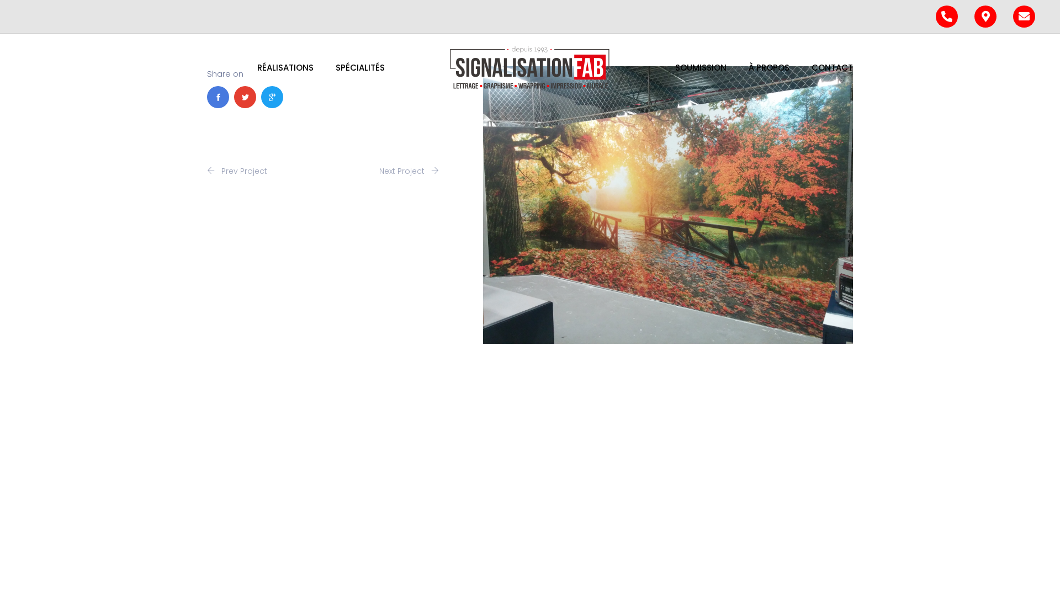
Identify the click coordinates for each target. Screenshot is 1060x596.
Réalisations (285, 67)
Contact (832, 67)
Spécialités (360, 67)
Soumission (701, 67)
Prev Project (243, 171)
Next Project (403, 171)
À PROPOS (769, 67)
